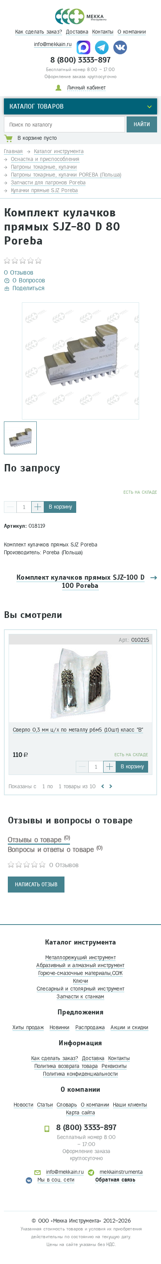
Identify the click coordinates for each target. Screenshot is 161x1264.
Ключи (80, 981)
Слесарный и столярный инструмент (80, 989)
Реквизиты (114, 1066)
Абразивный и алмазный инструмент (80, 965)
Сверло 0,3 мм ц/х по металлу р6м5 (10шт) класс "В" (78, 730)
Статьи (45, 1105)
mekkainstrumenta (121, 1172)
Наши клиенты (130, 1105)
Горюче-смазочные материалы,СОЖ (80, 973)
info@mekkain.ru (53, 44)
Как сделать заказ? (38, 32)
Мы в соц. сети (56, 1180)
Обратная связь (115, 1180)
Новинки (60, 1027)
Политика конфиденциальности (80, 1074)
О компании (132, 32)
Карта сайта (80, 1113)
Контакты (103, 32)
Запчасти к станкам (80, 997)
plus (37, 507)
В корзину (60, 507)
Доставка (77, 32)
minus (10, 507)
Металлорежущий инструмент (80, 957)
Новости (23, 1105)
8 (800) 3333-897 (80, 60)
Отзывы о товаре (39, 840)
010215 (140, 640)
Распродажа (90, 1027)
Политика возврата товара (66, 1066)
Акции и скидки (129, 1027)
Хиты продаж (28, 1027)
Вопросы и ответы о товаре (55, 849)
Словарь (67, 1105)
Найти (142, 124)
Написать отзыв (36, 884)
